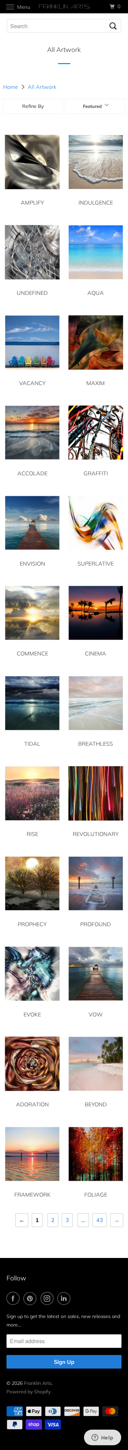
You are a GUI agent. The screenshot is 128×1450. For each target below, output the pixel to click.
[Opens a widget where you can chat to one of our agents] (102, 1438)
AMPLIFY (32, 202)
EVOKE (32, 1014)
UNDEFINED (32, 292)
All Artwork (42, 86)
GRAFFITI (96, 473)
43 (99, 1220)
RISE (32, 834)
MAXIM (95, 383)
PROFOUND (95, 924)
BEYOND (96, 1104)
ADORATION (32, 1104)
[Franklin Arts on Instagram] (48, 1298)
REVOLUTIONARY (96, 834)
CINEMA (95, 653)
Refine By (33, 106)
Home (10, 86)
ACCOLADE (32, 473)
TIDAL (32, 743)
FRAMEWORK (32, 1194)
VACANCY (32, 383)
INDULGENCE (96, 202)
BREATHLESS (95, 743)
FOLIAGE (95, 1194)
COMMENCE (32, 653)
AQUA (95, 292)
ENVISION (32, 563)
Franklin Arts (38, 1383)
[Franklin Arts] (64, 6)
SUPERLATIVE (95, 563)
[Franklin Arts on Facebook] (14, 1298)
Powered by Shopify (28, 1392)
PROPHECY (32, 924)
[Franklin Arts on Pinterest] (31, 1298)
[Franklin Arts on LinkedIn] (65, 1298)
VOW (96, 1014)
